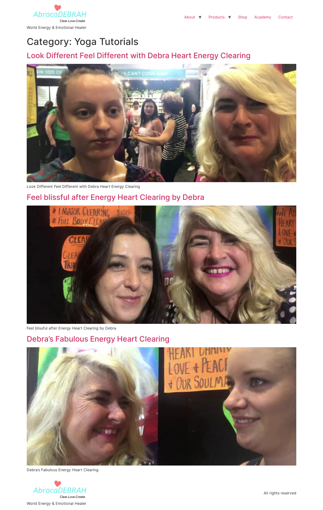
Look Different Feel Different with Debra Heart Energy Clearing (139, 55)
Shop (242, 17)
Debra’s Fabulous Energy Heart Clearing (98, 338)
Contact (285, 17)
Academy (262, 17)
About (189, 17)
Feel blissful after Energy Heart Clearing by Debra (115, 197)
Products (217, 17)
